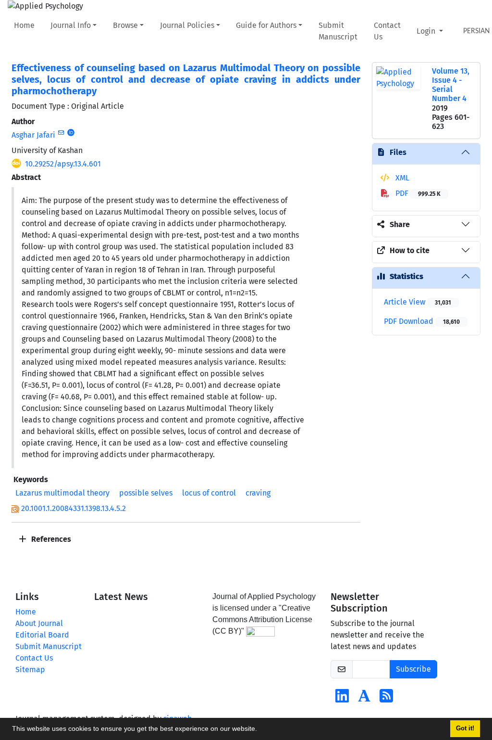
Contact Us (387, 31)
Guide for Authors (266, 25)
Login (427, 31)
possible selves (145, 493)
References (50, 539)
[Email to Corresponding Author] (60, 132)
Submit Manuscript (338, 31)
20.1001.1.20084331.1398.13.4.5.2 (73, 508)
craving (258, 493)
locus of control (209, 493)
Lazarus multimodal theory (62, 493)
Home (24, 25)
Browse (125, 25)
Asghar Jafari (33, 135)
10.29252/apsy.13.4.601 (63, 163)
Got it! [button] (465, 728)
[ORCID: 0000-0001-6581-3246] (70, 132)
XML (401, 177)
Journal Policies (187, 25)
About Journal (39, 623)
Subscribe (413, 669)
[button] (260, 729)
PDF (417, 193)
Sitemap (30, 669)
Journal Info (70, 25)
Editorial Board (42, 634)
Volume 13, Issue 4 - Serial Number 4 (450, 84)
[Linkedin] (342, 698)
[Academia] (364, 698)
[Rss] (386, 698)
